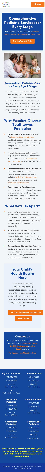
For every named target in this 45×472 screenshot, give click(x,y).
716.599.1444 (12, 428)
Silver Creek (36, 34)
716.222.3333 (34, 428)
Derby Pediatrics (34, 374)
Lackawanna (22, 34)
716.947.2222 (34, 377)
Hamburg (35, 32)
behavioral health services (18, 183)
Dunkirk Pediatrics (33, 400)
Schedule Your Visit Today (22, 41)
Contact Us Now (23, 318)
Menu (38, 4)
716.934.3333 (12, 405)
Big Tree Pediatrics (11, 374)
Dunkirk (13, 34)
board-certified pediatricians (22, 137)
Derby (6, 34)
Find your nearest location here (22, 353)
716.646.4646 (12, 377)
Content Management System (25, 466)
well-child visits (22, 177)
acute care (32, 177)
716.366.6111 (34, 403)
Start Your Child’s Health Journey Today (26, 312)
